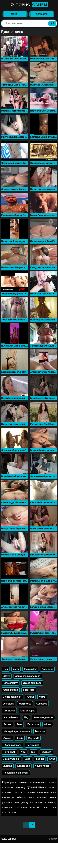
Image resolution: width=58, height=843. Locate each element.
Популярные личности (15, 772)
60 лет (47, 724)
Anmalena (8, 703)
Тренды (15, 14)
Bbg (26, 717)
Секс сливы (8, 839)
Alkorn (6, 676)
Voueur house (42, 765)
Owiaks (7, 738)
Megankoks (25, 703)
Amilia (20, 738)
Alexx (16, 669)
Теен (33, 752)
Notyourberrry (10, 683)
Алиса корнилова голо (27, 676)
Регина (7, 724)
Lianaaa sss (23, 765)
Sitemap (53, 839)
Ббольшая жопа (12, 745)
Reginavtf (46, 752)
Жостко (7, 765)
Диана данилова (32, 683)
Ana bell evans (11, 717)
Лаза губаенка (11, 759)
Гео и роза (33, 724)
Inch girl (40, 759)
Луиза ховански (12, 696)
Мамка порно (27, 710)
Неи (5, 669)
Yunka (42, 696)
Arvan (52, 759)
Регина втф (33, 745)
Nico (23, 752)
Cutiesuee (41, 703)
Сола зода (47, 669)
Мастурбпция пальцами (16, 731)
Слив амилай (10, 689)
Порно (30, 5)
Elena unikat (30, 669)
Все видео (42, 14)
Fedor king (28, 689)
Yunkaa (30, 696)
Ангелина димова (43, 717)
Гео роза (40, 731)
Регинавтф (9, 752)
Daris (27, 759)
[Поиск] (52, 23)
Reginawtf (33, 738)
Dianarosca (9, 710)
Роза (19, 724)
